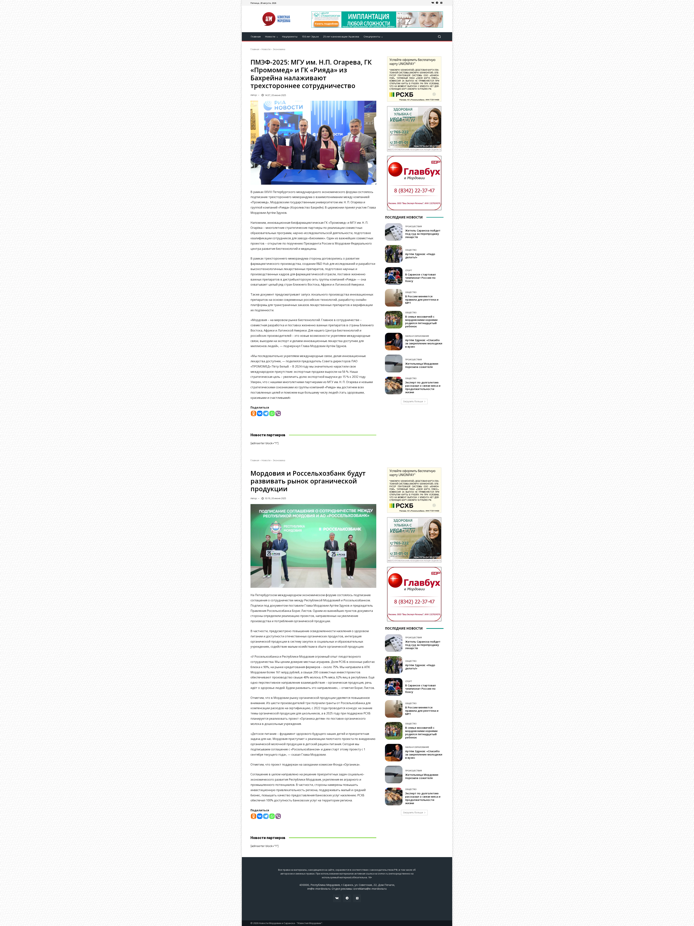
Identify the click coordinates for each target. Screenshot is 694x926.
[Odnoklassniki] (253, 413)
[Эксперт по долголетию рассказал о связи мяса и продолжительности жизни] (393, 385)
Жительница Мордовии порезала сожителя (421, 365)
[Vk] (432, 3)
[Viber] (278, 413)
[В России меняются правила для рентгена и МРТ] (393, 298)
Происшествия (413, 226)
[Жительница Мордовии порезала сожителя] (393, 363)
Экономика (279, 49)
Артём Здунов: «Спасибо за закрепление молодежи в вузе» (423, 343)
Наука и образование (417, 336)
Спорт (408, 270)
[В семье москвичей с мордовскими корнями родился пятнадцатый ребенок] (393, 319)
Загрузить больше (413, 401)
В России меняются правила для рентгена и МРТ (421, 299)
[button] (439, 36)
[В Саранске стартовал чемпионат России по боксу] (393, 276)
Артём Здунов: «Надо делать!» (420, 255)
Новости (266, 49)
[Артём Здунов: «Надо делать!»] (393, 254)
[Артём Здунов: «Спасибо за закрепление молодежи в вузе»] (393, 341)
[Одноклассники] (441, 3)
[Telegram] (437, 3)
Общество (411, 250)
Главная (254, 49)
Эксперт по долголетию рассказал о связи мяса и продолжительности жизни (422, 387)
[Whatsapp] (272, 413)
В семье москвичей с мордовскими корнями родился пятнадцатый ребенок (421, 321)
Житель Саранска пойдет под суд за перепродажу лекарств (422, 234)
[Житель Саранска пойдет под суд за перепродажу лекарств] (393, 232)
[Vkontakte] (259, 413)
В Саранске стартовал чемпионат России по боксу (420, 278)
